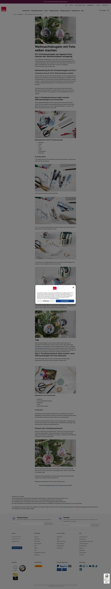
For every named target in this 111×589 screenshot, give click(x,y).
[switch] (106, 582)
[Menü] (109, 574)
